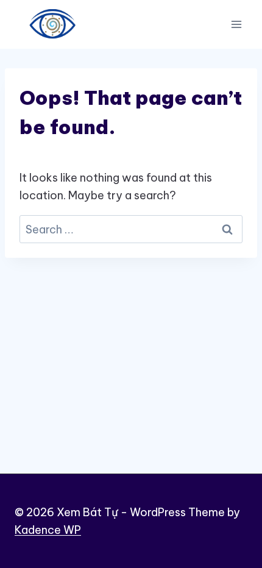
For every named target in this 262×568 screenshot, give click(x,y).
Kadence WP (48, 530)
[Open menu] (236, 24)
